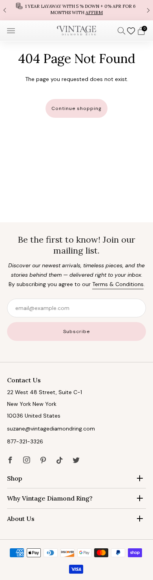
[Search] (122, 30)
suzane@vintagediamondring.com (51, 428)
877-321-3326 (25, 441)
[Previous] (4, 10)
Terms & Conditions (118, 284)
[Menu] (11, 31)
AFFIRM (94, 12)
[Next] (148, 10)
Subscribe (76, 331)
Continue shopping (76, 108)
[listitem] (76, 10)
